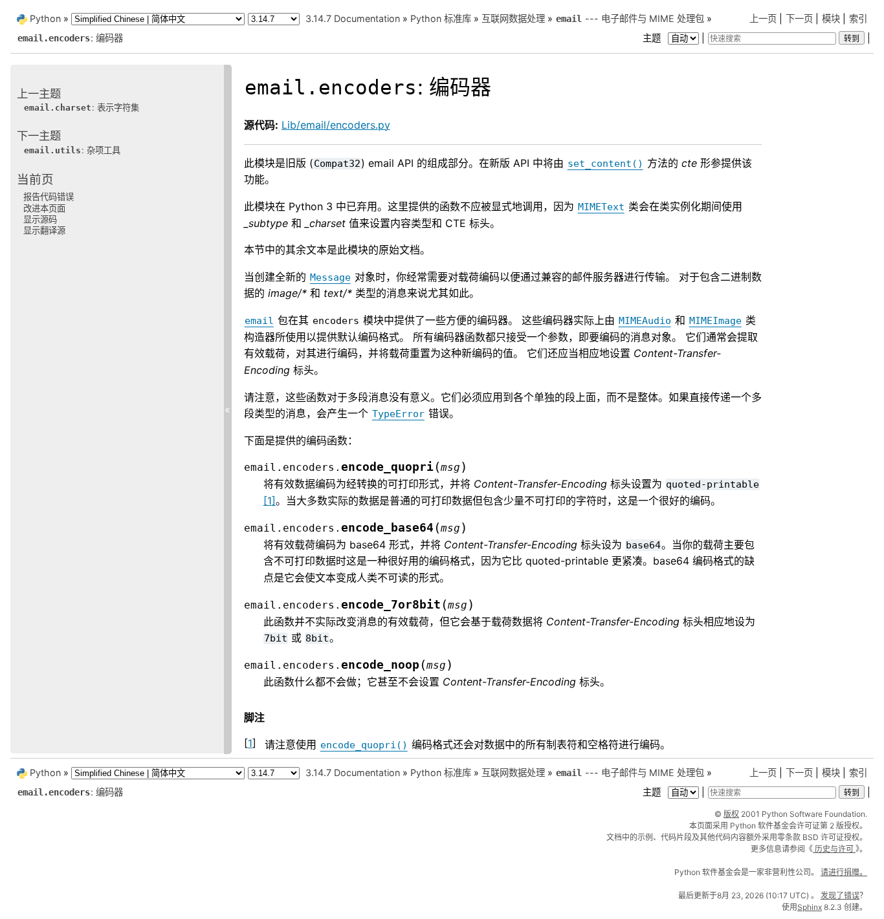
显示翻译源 (44, 230)
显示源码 (40, 219)
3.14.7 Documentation (352, 18)
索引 (858, 18)
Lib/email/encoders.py (336, 124)
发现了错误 (840, 895)
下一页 (799, 18)
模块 (831, 18)
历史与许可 (834, 849)
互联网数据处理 (513, 18)
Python (45, 18)
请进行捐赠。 (844, 872)
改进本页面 (44, 208)
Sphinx (809, 907)
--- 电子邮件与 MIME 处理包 (630, 18)
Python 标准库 (440, 18)
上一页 (763, 18)
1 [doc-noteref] (269, 500)
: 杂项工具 (72, 150)
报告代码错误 (48, 196)
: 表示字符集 (81, 107)
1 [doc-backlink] (250, 743)
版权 (731, 814)
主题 (653, 37)
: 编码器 (70, 37)
